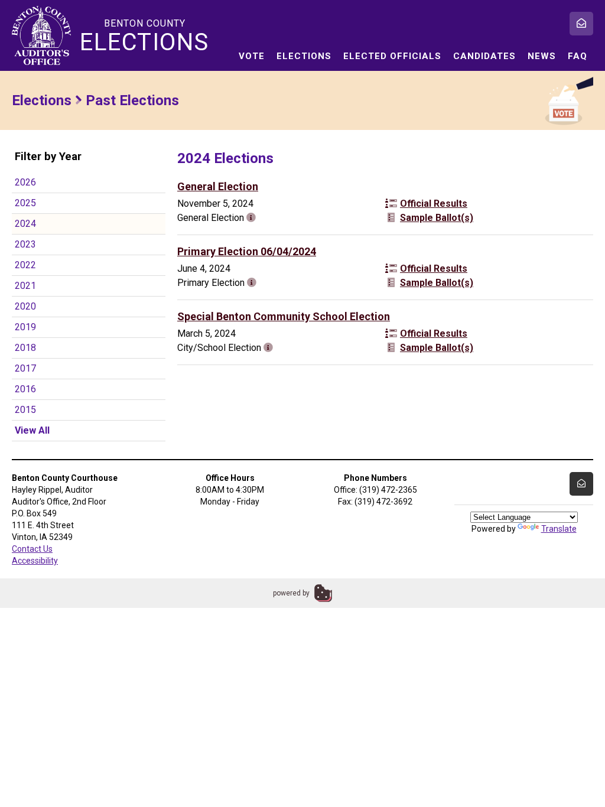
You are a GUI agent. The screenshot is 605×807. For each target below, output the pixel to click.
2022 (25, 265)
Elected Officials (392, 56)
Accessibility (35, 560)
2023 (25, 244)
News (542, 56)
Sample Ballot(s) (436, 217)
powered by (291, 593)
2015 (25, 409)
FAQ (577, 56)
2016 (25, 389)
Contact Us (32, 549)
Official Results (433, 203)
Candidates (484, 56)
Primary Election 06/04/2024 (246, 251)
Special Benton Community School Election (283, 316)
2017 (25, 368)
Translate (559, 528)
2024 (25, 223)
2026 (25, 182)
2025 (25, 203)
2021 (25, 285)
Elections (304, 56)
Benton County (144, 36)
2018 (25, 347)
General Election (217, 186)
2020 (25, 306)
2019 (25, 327)
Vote (252, 56)
